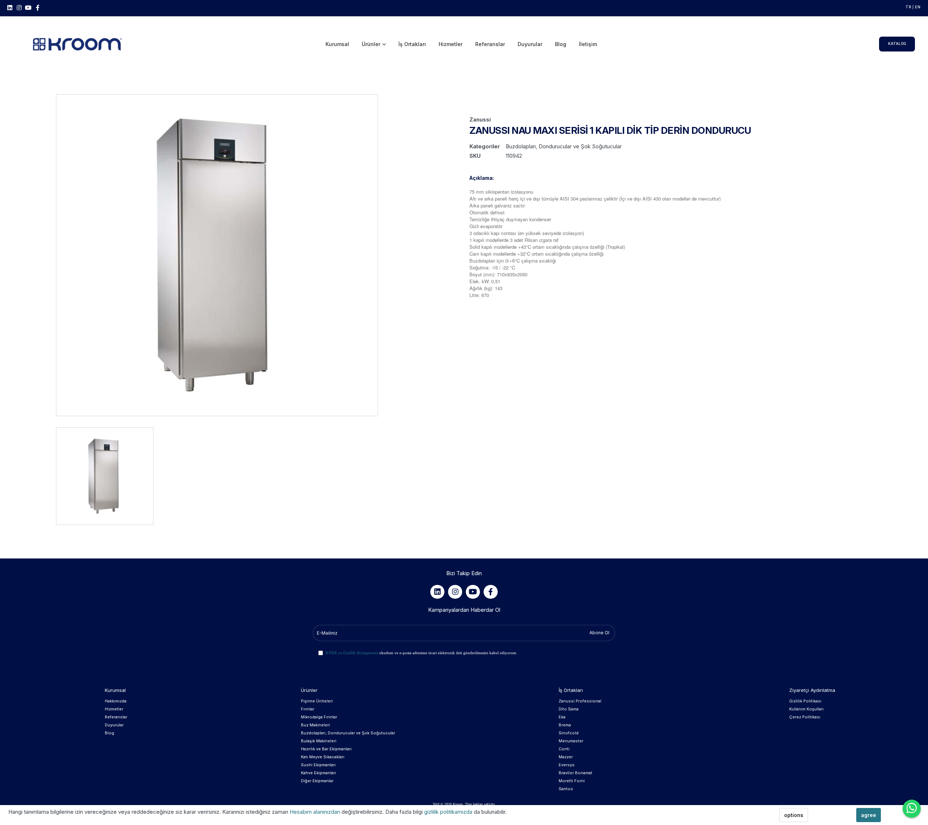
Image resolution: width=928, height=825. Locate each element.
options (793, 815)
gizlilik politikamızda (449, 811)
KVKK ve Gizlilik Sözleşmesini (352, 653)
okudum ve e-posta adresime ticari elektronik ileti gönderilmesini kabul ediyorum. (421, 653)
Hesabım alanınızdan (315, 811)
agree (868, 815)
